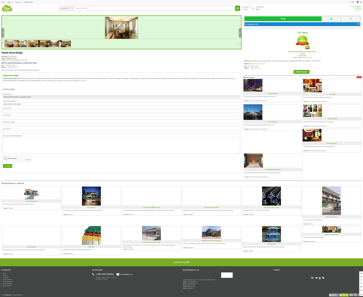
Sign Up (246, 7)
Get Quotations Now (252, 24)
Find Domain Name (8, 281)
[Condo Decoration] (253, 85)
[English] (356, 2)
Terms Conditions (7, 285)
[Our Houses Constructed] (331, 229)
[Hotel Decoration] (253, 112)
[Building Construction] (331, 201)
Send (8, 166)
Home (3, 2)
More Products (302, 72)
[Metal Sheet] (91, 235)
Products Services (7, 279)
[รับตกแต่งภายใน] (91, 196)
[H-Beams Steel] (271, 234)
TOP (361, 294)
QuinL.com (8, 295)
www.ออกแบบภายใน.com (257, 64)
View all (359, 77)
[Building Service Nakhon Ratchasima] (211, 232)
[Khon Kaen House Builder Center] (151, 233)
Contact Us (18, 2)
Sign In (4, 273)
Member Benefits (7, 283)
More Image (82, 81)
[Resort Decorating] (312, 135)
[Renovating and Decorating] (253, 160)
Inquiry (283, 19)
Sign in (246, 9)
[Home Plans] (312, 85)
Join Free (5, 275)
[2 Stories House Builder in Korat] (151, 196)
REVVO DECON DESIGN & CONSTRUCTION (302, 52)
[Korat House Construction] (211, 196)
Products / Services (306, 57)
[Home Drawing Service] (31, 193)
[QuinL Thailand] (7, 8)
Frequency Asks (28, 2)
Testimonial (6, 277)
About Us (10, 2)
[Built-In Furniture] (312, 110)
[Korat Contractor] (31, 235)
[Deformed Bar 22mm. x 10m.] (271, 196)
